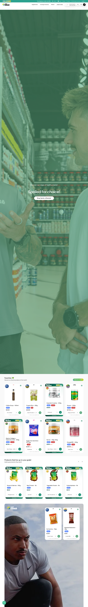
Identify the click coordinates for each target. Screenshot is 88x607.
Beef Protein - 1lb (32, 485)
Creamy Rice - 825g (32, 405)
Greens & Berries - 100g (14, 485)
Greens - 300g (71, 405)
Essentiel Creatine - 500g (54, 403)
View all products (78, 379)
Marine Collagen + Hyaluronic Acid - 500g (12, 439)
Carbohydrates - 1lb (72, 485)
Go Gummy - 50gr (51, 529)
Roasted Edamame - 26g (70, 528)
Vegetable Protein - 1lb (53, 485)
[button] (70, 4)
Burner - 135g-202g (52, 440)
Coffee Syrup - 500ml (12, 405)
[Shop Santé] (5, 4)
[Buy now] (19, 412)
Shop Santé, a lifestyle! (44, 198)
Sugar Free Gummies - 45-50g (32, 441)
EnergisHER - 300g (72, 442)
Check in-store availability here (14, 414)
